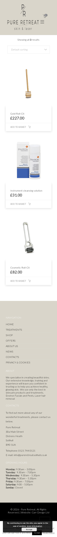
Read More (48, 532)
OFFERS (11, 340)
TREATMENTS (14, 329)
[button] (28, 49)
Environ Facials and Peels (20, 395)
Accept (29, 529)
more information (34, 526)
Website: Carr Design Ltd (35, 512)
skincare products (16, 392)
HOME (10, 324)
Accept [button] (37, 533)
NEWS (9, 351)
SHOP (9, 335)
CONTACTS (12, 356)
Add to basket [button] (18, 127)
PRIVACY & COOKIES (18, 362)
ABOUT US (12, 346)
